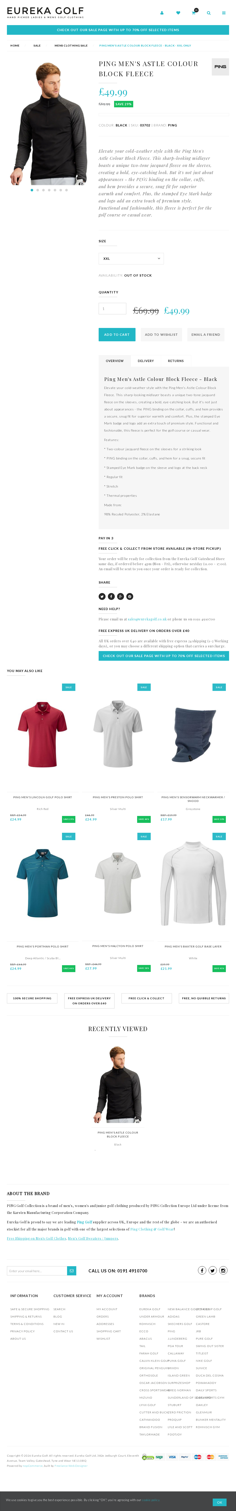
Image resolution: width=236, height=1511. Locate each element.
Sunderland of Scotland (189, 1397)
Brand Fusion (150, 1427)
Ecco (143, 1331)
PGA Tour (175, 1346)
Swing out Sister (210, 1346)
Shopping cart (109, 1331)
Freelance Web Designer (71, 1465)
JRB (198, 1331)
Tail (142, 1346)
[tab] (115, 361)
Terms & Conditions (27, 1324)
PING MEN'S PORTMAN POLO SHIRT (43, 946)
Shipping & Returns (26, 1316)
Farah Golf (149, 1353)
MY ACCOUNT (107, 1309)
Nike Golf (204, 1360)
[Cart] (194, 13)
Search (59, 1309)
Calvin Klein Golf (154, 1360)
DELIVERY (146, 361)
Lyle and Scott (180, 1427)
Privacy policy (22, 1331)
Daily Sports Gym (210, 1397)
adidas (174, 1316)
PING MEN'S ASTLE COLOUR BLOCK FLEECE (118, 1134)
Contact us (63, 1331)
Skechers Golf (180, 1324)
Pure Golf (204, 1338)
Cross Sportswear (154, 1390)
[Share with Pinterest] (129, 596)
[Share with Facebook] (111, 596)
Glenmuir (204, 1412)
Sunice (201, 1368)
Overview (115, 361)
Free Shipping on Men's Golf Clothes (36, 1238)
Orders (103, 1316)
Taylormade (149, 1434)
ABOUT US (18, 1338)
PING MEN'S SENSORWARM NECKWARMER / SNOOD (193, 799)
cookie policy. (151, 1500)
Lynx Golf (147, 1405)
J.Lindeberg (177, 1338)
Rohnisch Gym (208, 1427)
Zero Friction (179, 1412)
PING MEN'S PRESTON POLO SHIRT (118, 797)
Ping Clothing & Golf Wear (152, 1229)
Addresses (105, 1324)
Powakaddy (206, 1383)
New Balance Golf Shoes (189, 1309)
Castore (203, 1324)
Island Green (179, 1375)
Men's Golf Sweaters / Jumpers (93, 1238)
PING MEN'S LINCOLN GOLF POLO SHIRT (42, 797)
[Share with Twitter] (102, 596)
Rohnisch (147, 1324)
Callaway (176, 1353)
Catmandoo (149, 1419)
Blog (57, 1316)
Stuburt (175, 1405)
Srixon (173, 1368)
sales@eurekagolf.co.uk (147, 619)
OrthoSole (148, 1375)
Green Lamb (205, 1316)
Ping (171, 1331)
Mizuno (145, 1397)
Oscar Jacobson (153, 1383)
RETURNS (176, 361)
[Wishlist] (178, 13)
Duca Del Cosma (210, 1375)
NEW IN (59, 1324)
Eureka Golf (150, 1309)
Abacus (145, 1338)
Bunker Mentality (211, 1419)
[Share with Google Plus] (120, 596)
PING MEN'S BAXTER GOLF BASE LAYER (193, 946)
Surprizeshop (179, 1383)
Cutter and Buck (153, 1412)
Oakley (202, 1405)
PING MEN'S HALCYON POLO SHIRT (118, 946)
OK (219, 1502)
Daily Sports (206, 1390)
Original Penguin (154, 1368)
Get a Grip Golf (209, 1309)
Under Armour (151, 1316)
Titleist (202, 1353)
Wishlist (103, 1338)
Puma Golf (177, 1360)
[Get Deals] (71, 1270)
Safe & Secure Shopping (30, 1309)
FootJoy (175, 1434)
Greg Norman (179, 1390)
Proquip (175, 1419)
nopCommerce (33, 1465)
